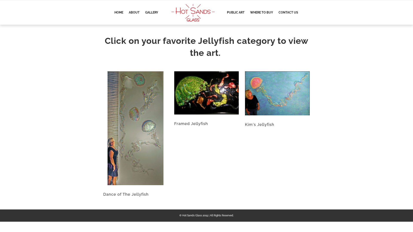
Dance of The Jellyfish (126, 194)
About (134, 12)
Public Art (236, 12)
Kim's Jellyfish (259, 124)
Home (118, 12)
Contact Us (288, 12)
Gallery (151, 12)
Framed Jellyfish (191, 123)
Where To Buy (261, 12)
